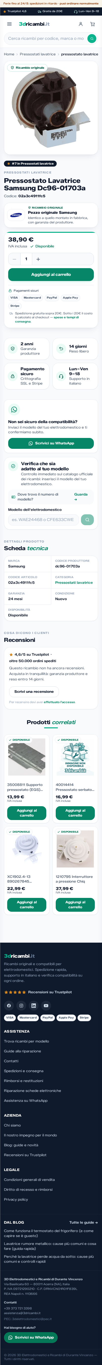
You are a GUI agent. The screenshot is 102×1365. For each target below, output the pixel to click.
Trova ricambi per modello (26, 1041)
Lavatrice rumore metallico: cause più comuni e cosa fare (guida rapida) (50, 1246)
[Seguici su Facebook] (9, 1006)
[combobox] (47, 39)
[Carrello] (92, 24)
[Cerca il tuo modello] (87, 519)
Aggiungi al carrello (51, 274)
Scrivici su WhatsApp (54, 443)
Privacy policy (16, 1199)
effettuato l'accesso (59, 702)
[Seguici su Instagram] (21, 1006)
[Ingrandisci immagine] (51, 107)
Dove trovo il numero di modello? (53, 496)
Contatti (11, 1061)
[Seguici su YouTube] (46, 1006)
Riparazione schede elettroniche (32, 1091)
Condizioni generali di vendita (29, 1180)
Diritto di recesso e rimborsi (28, 1190)
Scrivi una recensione (34, 692)
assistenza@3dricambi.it (22, 1313)
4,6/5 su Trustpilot (32, 654)
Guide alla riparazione (22, 1051)
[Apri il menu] (9, 24)
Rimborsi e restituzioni (23, 1081)
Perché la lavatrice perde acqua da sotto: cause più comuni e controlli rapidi (49, 1259)
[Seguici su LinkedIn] (34, 1006)
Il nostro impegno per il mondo (30, 1135)
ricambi (34, 24)
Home (9, 54)
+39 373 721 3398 (18, 1308)
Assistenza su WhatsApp (26, 1101)
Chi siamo (12, 1125)
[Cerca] (91, 38)
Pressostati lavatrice (38, 54)
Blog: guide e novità (21, 1145)
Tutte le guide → (83, 1222)
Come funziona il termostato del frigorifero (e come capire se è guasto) (49, 1233)
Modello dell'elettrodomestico (35, 510)
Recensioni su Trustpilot (25, 1155)
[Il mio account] (80, 24)
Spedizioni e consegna (23, 1071)
